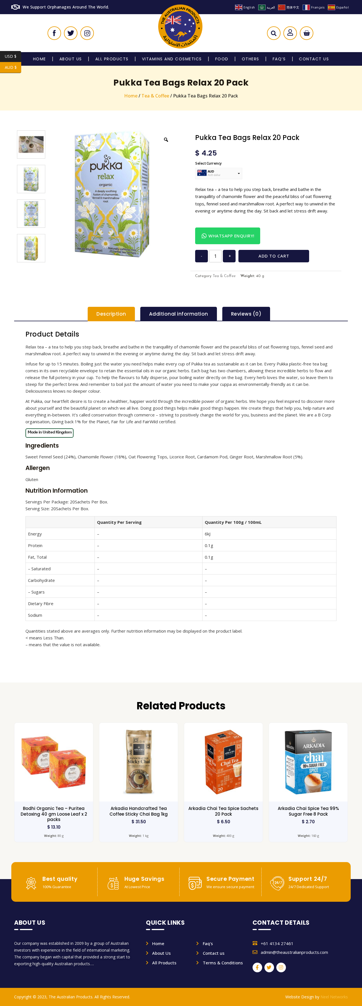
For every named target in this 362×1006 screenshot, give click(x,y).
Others (250, 59)
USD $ (13, 56)
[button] (274, 34)
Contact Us (314, 59)
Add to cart (273, 256)
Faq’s (279, 59)
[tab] (111, 314)
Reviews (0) (246, 313)
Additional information (178, 313)
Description (111, 313)
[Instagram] (281, 967)
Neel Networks (334, 996)
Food (222, 59)
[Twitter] (269, 967)
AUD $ (13, 67)
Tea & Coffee (155, 96)
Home (39, 59)
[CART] (306, 33)
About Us (70, 59)
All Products (112, 59)
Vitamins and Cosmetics (172, 59)
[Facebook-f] (257, 967)
